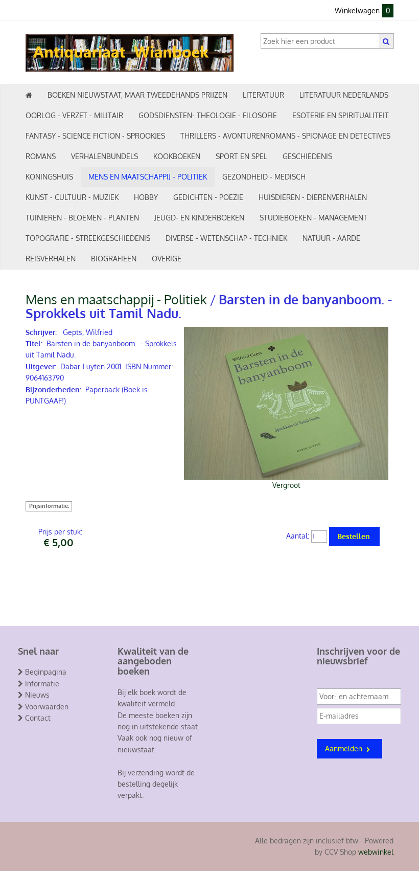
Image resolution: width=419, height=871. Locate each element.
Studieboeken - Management (313, 217)
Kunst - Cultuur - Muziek (72, 197)
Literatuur (263, 95)
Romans (41, 156)
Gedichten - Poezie (208, 197)
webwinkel (375, 851)
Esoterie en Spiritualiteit (340, 115)
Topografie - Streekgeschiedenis (88, 238)
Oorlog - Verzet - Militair (74, 115)
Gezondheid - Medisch (264, 176)
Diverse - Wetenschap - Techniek (226, 238)
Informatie (42, 683)
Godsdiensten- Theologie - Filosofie (207, 115)
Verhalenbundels (104, 156)
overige (166, 258)
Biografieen (113, 258)
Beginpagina (45, 671)
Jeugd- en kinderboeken (199, 217)
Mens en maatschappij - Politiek (147, 176)
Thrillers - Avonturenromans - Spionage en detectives (285, 135)
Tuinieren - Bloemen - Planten (82, 217)
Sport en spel (241, 156)
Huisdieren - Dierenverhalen (313, 197)
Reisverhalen (51, 258)
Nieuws (37, 694)
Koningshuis (49, 176)
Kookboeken (176, 156)
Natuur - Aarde (331, 238)
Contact (38, 717)
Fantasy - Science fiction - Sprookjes (95, 135)
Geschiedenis (307, 156)
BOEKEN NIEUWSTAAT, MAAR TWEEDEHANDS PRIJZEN (137, 95)
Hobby (146, 197)
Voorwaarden (46, 706)
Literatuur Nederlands (343, 95)
